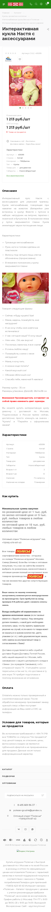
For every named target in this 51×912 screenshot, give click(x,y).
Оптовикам (9, 783)
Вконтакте (18, 829)
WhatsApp (32, 829)
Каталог (7, 769)
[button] (20, 108)
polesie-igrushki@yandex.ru (27, 810)
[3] (10, 53)
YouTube (25, 829)
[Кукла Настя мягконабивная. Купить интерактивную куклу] (25, 85)
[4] (13, 53)
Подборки (8, 776)
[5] (15, 53)
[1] (6, 53)
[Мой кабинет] (41, 4)
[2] (8, 53)
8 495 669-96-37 (26, 805)
